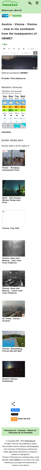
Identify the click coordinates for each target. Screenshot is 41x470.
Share (16, 410)
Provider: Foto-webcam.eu (14, 78)
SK (7, 16)
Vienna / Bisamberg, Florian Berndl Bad (12, 350)
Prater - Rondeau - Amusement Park (11, 169)
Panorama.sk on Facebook (20, 433)
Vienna (19, 24)
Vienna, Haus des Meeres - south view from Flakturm (12, 290)
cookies (17, 460)
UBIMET (24, 73)
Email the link (24, 419)
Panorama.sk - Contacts (15, 430)
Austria (7, 24)
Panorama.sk (30, 441)
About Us (31, 430)
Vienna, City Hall (10, 228)
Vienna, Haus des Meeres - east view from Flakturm (11, 260)
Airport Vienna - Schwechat (10, 380)
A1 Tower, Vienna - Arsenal (11, 320)
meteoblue (6, 132)
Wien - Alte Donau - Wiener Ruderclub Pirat (12, 200)
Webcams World (12, 10)
